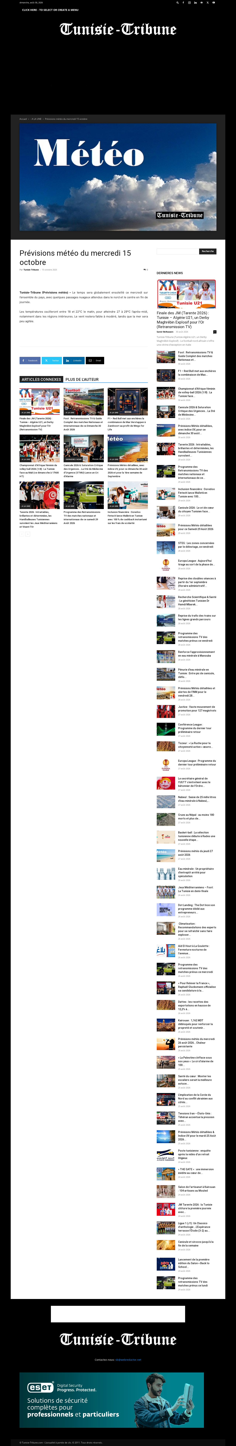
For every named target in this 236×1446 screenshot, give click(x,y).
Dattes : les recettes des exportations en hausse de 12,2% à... (194, 1005)
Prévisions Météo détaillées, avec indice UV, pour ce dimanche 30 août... (195, 429)
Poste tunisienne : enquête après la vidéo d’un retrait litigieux (194, 1154)
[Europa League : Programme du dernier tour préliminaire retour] (166, 765)
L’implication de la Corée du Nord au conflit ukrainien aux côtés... (195, 1098)
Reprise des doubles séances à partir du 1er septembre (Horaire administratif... (197, 582)
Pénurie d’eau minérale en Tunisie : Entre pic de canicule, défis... (196, 673)
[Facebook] (183, 2)
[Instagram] (189, 2)
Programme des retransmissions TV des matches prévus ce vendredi (195, 637)
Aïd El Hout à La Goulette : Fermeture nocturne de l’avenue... (194, 950)
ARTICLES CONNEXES (41, 379)
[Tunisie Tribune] (118, 29)
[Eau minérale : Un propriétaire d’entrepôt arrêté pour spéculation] (166, 873)
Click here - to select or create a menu (50, 10)
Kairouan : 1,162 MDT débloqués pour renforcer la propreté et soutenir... (195, 1024)
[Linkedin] (195, 2)
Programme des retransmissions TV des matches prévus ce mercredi (195, 968)
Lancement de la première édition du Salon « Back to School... (193, 1263)
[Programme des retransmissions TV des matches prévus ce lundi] (166, 1282)
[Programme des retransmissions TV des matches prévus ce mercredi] (166, 969)
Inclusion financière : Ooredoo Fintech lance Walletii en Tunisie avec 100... (196, 493)
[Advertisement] (84, 280)
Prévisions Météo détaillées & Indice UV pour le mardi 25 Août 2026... (197, 1136)
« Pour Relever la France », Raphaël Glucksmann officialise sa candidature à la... (197, 987)
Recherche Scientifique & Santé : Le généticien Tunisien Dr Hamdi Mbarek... (197, 601)
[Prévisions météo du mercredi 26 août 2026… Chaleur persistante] (166, 1043)
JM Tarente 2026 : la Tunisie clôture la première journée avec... (195, 1208)
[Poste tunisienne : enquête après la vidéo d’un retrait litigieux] (166, 1155)
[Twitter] (207, 2)
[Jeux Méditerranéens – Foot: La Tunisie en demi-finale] (166, 892)
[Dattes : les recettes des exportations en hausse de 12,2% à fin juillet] (166, 1005)
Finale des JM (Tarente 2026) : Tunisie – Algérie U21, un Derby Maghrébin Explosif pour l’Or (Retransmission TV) (183, 320)
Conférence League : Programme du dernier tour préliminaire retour (194, 728)
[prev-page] (22, 534)
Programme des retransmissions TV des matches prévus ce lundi (193, 1282)
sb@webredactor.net (128, 1359)
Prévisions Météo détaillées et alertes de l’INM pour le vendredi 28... (196, 692)
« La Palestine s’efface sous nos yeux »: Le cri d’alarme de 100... (195, 1061)
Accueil (23, 118)
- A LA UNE (35, 118)
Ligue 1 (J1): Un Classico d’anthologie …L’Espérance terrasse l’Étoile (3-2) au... (194, 1227)
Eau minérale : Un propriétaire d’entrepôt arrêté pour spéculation (196, 872)
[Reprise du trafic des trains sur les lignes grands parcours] (166, 620)
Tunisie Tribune (31, 269)
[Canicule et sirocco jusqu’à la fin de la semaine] (166, 1245)
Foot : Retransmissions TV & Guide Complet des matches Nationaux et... (195, 356)
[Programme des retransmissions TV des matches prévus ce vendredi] (166, 638)
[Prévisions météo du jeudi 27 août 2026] (166, 855)
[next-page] (27, 534)
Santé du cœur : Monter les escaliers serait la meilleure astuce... (195, 1080)
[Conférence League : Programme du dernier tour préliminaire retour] (166, 729)
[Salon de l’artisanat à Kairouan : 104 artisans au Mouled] (166, 1191)
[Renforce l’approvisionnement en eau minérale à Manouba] (166, 656)
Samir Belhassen (165, 331)
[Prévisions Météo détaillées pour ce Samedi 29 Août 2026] (166, 530)
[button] (178, 2)
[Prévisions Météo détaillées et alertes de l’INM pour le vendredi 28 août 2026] (166, 692)
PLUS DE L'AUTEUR (81, 379)
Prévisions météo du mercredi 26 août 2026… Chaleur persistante (196, 1043)
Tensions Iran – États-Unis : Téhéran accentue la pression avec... (196, 1117)
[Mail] (201, 2)
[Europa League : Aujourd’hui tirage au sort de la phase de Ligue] (166, 565)
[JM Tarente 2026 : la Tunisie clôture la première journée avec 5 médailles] (166, 1209)
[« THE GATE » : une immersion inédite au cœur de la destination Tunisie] (166, 1173)
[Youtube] (213, 2)
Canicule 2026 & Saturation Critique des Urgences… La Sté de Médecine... (196, 411)
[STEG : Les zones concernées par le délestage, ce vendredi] (166, 547)
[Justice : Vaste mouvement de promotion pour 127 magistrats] (166, 711)
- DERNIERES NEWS (73, 459)
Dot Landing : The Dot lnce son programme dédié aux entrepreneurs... (196, 909)
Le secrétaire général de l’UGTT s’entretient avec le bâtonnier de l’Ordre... (194, 782)
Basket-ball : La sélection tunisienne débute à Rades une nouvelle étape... (196, 836)
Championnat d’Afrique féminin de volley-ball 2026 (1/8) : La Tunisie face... (196, 392)
